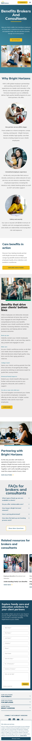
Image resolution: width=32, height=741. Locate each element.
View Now (7, 584)
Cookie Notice (23, 735)
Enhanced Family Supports (9, 376)
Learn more (6, 407)
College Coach (5, 363)
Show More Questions (16, 528)
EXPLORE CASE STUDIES (16, 267)
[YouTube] (18, 719)
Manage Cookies (16, 738)
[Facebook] (10, 719)
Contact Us (22, 2)
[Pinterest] (22, 719)
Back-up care (5, 335)
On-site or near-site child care (10, 390)
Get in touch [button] (16, 40)
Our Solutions (6, 475)
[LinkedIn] (14, 719)
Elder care (4, 347)
